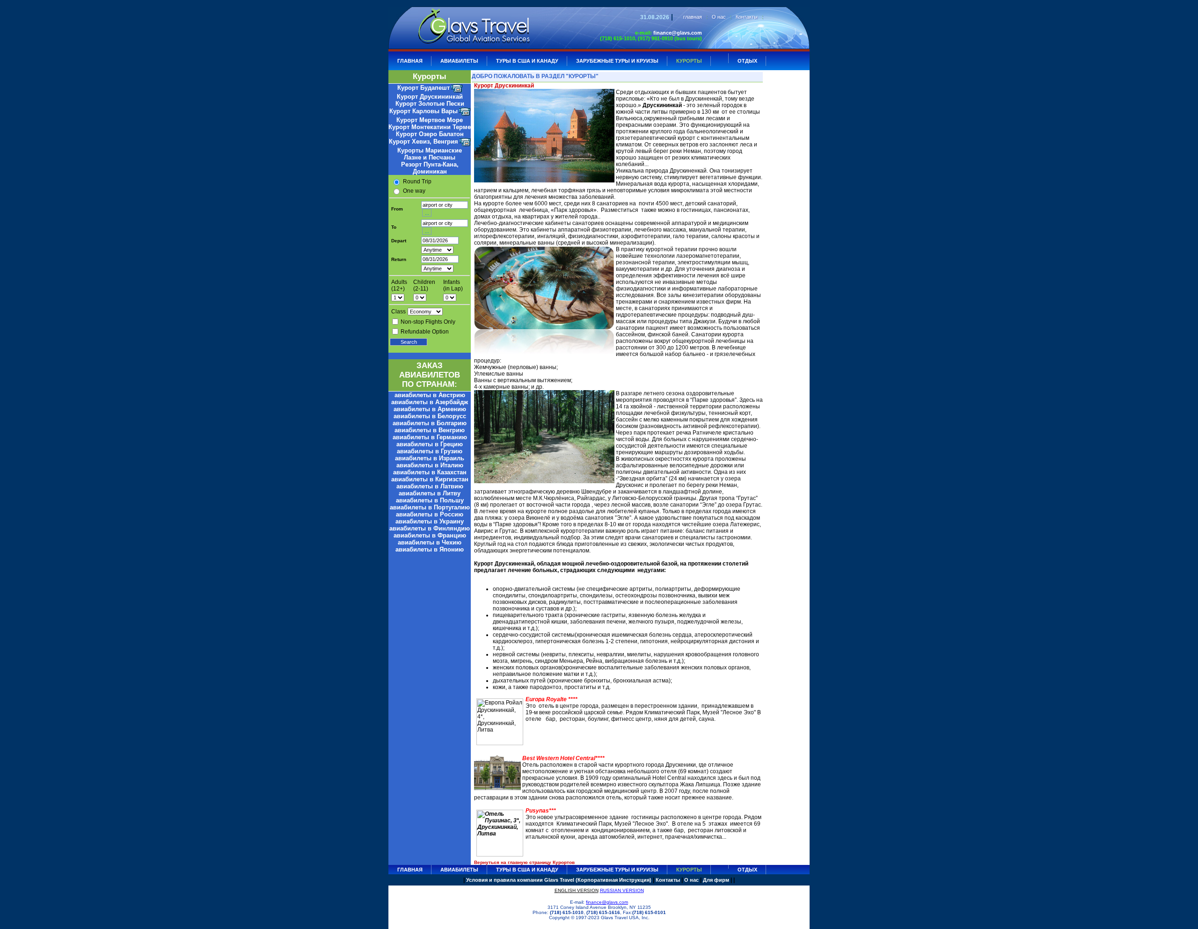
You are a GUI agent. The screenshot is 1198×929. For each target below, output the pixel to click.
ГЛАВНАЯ (410, 61)
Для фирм (716, 880)
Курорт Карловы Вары (423, 111)
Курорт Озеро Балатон (430, 134)
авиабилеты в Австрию (429, 395)
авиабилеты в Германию (430, 437)
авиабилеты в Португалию (430, 507)
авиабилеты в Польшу (430, 500)
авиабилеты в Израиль (429, 458)
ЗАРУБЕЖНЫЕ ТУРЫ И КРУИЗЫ (617, 61)
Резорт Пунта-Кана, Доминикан (430, 168)
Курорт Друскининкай (430, 96)
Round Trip (417, 181)
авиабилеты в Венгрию (429, 430)
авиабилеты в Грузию (429, 451)
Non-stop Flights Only (428, 322)
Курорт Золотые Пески (429, 103)
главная (692, 17)
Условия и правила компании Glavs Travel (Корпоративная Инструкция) (558, 880)
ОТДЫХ (747, 61)
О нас (719, 17)
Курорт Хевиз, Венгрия (423, 141)
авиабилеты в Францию (430, 535)
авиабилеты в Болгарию (430, 423)
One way (414, 191)
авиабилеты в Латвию (429, 486)
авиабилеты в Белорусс (430, 416)
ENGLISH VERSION (577, 890)
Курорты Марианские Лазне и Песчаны (429, 154)
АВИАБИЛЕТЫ (459, 61)
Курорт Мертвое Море (429, 119)
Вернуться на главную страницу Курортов (524, 862)
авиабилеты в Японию (429, 549)
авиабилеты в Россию (429, 514)
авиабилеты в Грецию (429, 444)
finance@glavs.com (677, 33)
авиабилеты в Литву (429, 493)
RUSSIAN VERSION (622, 890)
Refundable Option (425, 331)
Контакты (747, 17)
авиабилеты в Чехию (429, 542)
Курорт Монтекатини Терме (429, 127)
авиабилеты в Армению (430, 409)
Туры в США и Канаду (527, 61)
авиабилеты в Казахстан (430, 472)
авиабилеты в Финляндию (429, 528)
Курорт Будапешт (423, 87)
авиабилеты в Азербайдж (429, 402)
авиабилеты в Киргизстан (429, 479)
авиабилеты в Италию (429, 465)
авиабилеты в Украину (429, 521)
